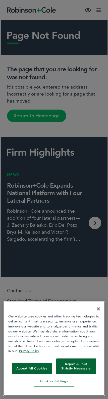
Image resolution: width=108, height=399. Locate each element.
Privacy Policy (29, 351)
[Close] (98, 308)
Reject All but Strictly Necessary (76, 366)
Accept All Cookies (31, 368)
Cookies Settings (54, 381)
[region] (54, 348)
